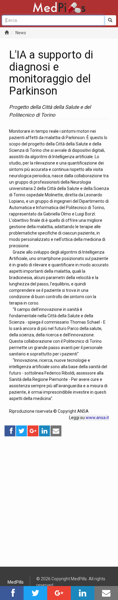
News (20, 32)
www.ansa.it (97, 417)
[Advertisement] (59, 496)
